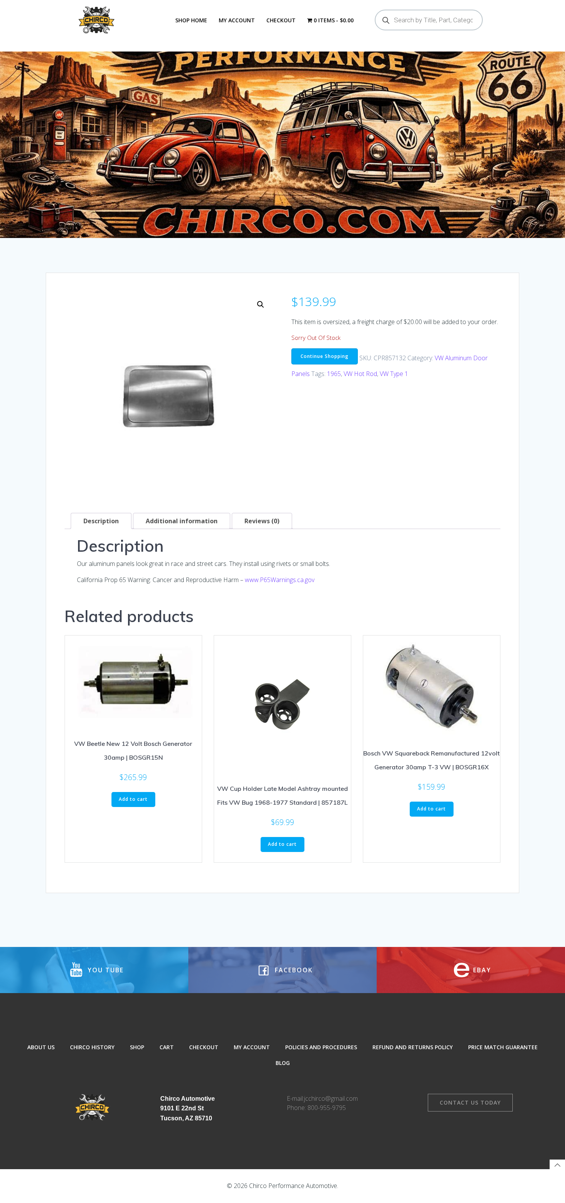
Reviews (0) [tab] (261, 521)
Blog (283, 1063)
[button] (261, 304)
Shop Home (191, 20)
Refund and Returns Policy (412, 1047)
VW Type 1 (394, 373)
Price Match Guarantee (503, 1047)
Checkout (281, 20)
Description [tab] (101, 521)
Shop (137, 1047)
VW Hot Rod (360, 373)
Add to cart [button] (133, 799)
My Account (237, 20)
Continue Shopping (325, 356)
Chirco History (92, 1047)
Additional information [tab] (182, 521)
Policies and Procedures (321, 1047)
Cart (167, 1047)
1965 (334, 373)
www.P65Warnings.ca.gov (279, 580)
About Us (41, 1047)
